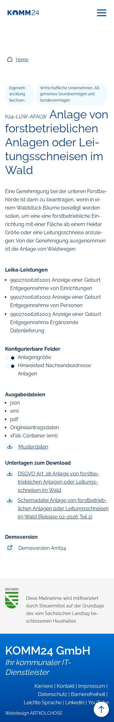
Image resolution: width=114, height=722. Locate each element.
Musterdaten (33, 447)
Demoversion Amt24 (42, 548)
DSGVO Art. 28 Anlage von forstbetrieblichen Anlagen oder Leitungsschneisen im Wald (58, 482)
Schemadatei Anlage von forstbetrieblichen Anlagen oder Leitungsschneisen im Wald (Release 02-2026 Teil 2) (63, 508)
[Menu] (101, 12)
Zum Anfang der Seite (101, 709)
